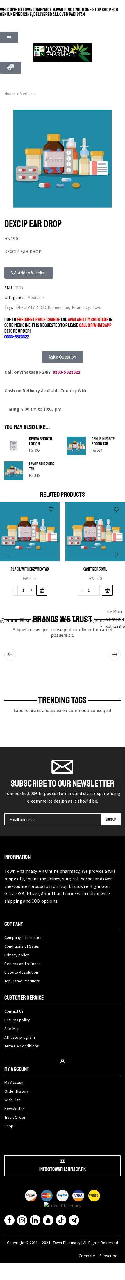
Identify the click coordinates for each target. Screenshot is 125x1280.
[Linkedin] (35, 1220)
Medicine (28, 93)
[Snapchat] (48, 1220)
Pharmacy (81, 307)
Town (97, 307)
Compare (87, 1255)
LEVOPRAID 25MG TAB (41, 466)
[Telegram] (74, 1220)
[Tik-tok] (61, 1220)
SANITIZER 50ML (95, 569)
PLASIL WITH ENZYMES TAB (30, 569)
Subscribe (108, 1255)
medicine (61, 307)
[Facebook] (9, 1220)
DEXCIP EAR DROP (33, 307)
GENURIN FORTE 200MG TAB (103, 442)
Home (10, 93)
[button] (9, 37)
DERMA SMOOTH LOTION (40, 442)
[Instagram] (22, 1220)
